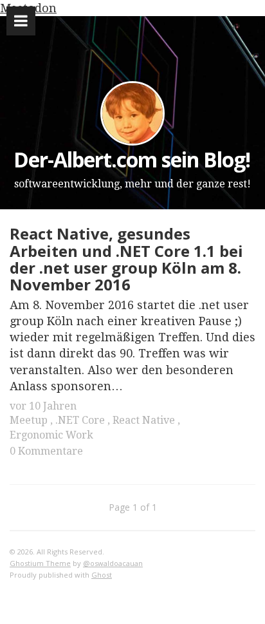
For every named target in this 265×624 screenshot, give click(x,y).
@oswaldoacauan (113, 563)
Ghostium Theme (40, 563)
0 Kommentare (46, 451)
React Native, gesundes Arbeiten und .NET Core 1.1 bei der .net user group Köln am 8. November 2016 (126, 259)
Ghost (101, 575)
